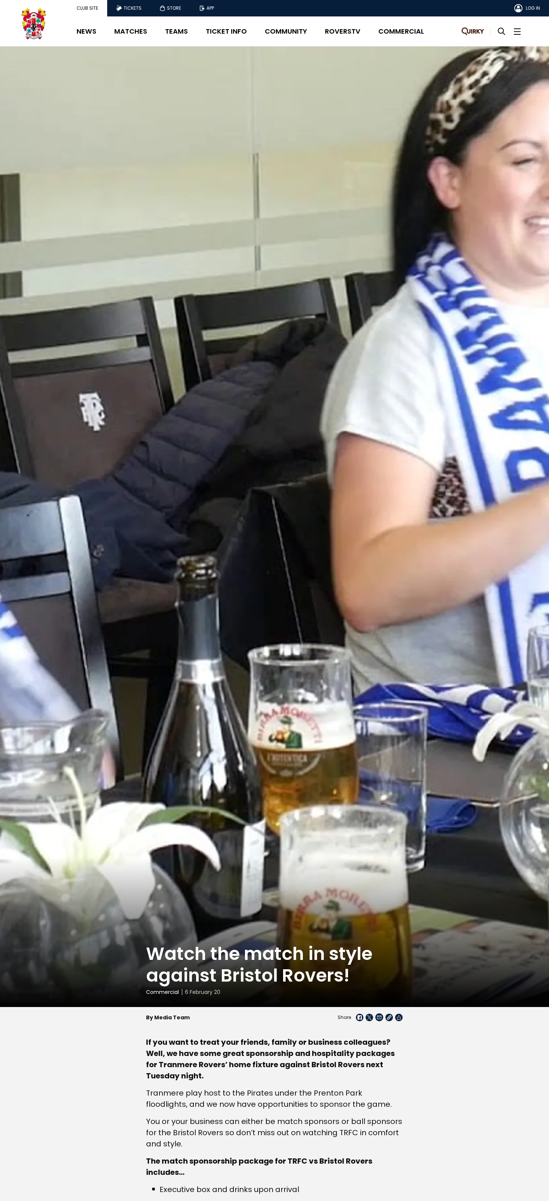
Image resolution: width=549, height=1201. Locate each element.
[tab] (87, 8)
